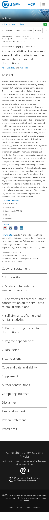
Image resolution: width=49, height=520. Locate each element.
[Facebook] (16, 228)
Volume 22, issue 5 (18, 24)
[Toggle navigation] (43, 4)
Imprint (20, 507)
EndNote (8, 218)
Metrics (38, 30)
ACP (31, 4)
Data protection (33, 507)
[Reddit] (10, 228)
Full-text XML (10, 207)
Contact (11, 507)
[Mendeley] (5, 228)
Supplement (10, 211)
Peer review (27, 30)
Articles (5, 24)
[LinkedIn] (21, 228)
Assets (17, 30)
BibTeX (7, 215)
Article (9, 30)
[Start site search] (45, 24)
